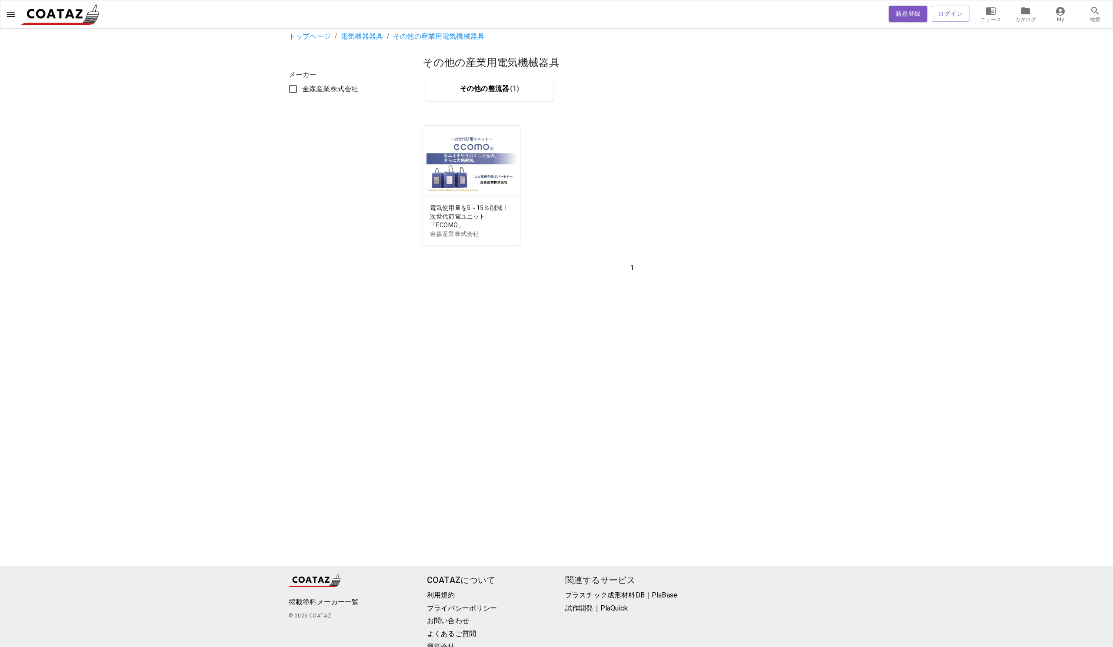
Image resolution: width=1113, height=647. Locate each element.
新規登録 (908, 13)
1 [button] (632, 268)
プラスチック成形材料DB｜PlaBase (621, 595)
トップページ (310, 36)
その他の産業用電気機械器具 (438, 36)
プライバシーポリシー (462, 608)
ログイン (950, 13)
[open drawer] (10, 14)
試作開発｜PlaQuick (596, 608)
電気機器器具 (362, 36)
